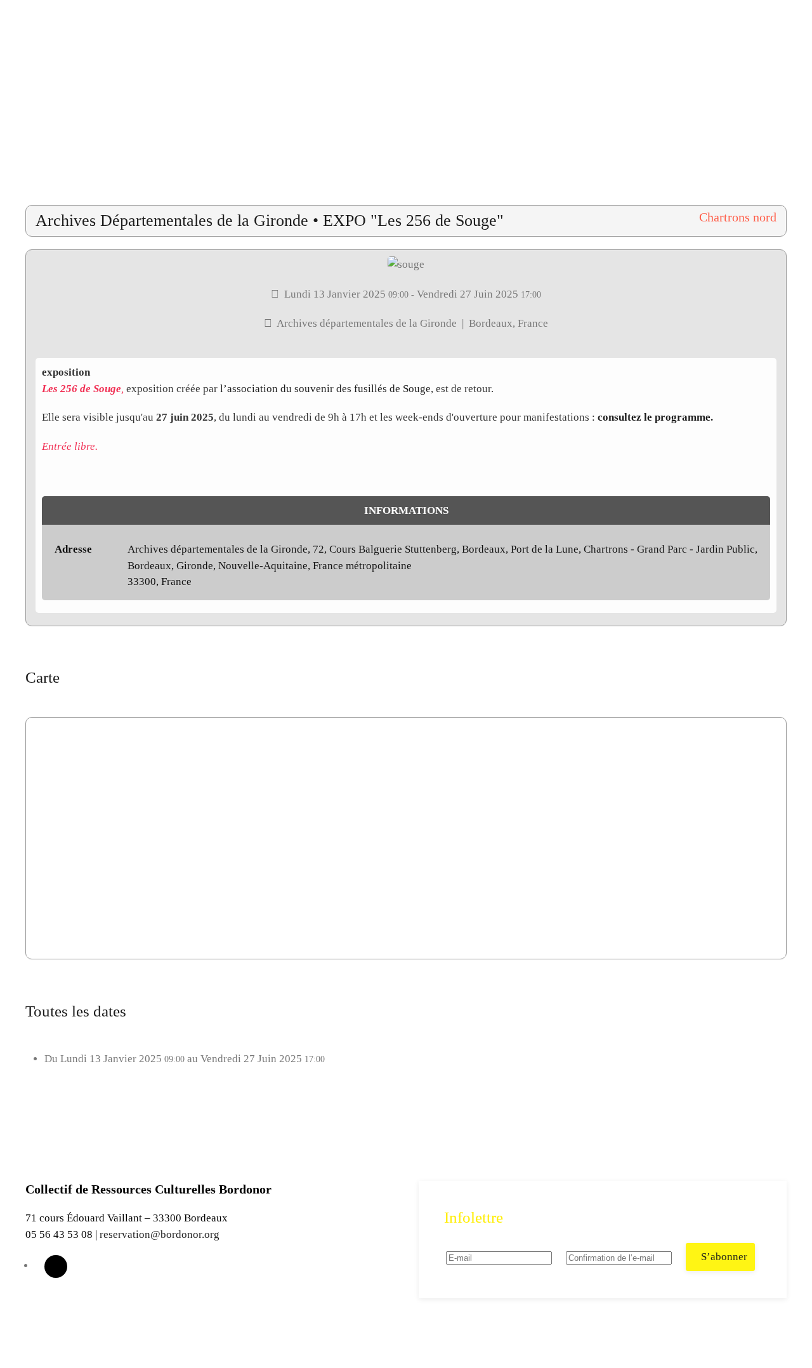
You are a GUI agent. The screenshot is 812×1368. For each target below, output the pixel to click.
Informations (406, 510)
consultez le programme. (655, 417)
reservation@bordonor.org (159, 1234)
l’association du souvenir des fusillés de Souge (325, 389)
